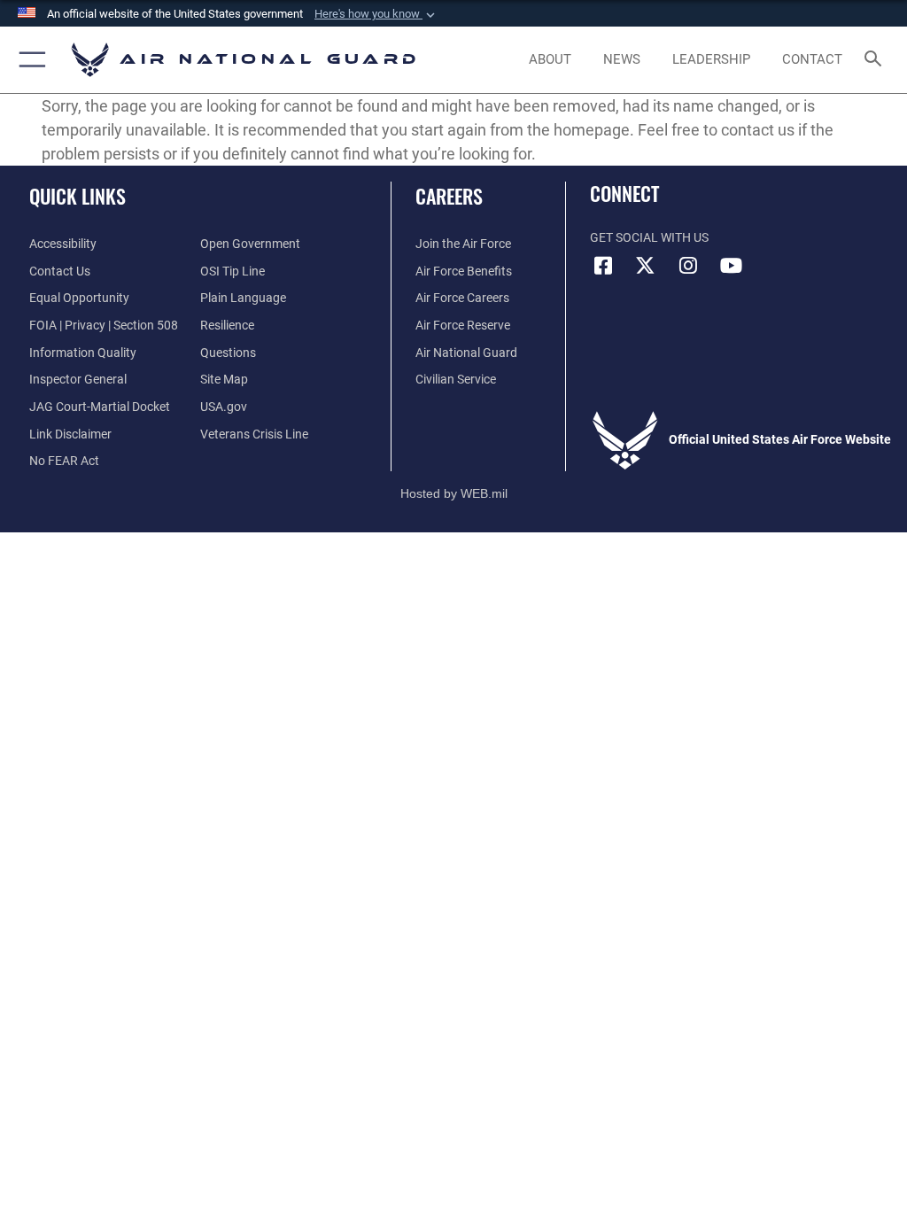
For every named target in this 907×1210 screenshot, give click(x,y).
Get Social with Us (649, 237)
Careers (449, 196)
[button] (376, 14)
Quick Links (77, 196)
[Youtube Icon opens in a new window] (730, 265)
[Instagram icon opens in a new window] (688, 265)
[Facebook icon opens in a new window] (603, 265)
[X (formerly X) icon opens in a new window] (645, 265)
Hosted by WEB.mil (454, 493)
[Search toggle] (876, 60)
